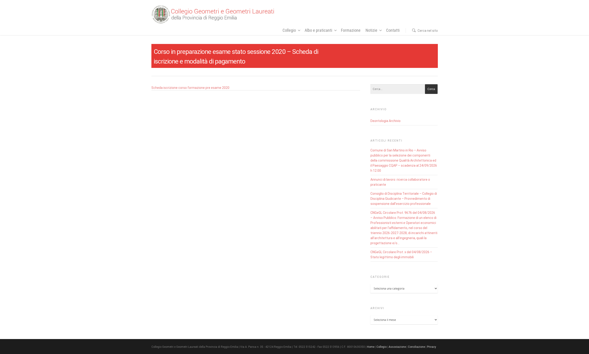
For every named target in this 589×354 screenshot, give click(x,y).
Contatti (393, 30)
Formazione (351, 30)
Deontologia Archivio (385, 121)
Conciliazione (416, 346)
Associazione (397, 346)
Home (370, 346)
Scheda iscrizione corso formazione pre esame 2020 (190, 88)
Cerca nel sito (428, 30)
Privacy (431, 346)
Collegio (289, 30)
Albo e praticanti (318, 30)
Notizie (371, 30)
